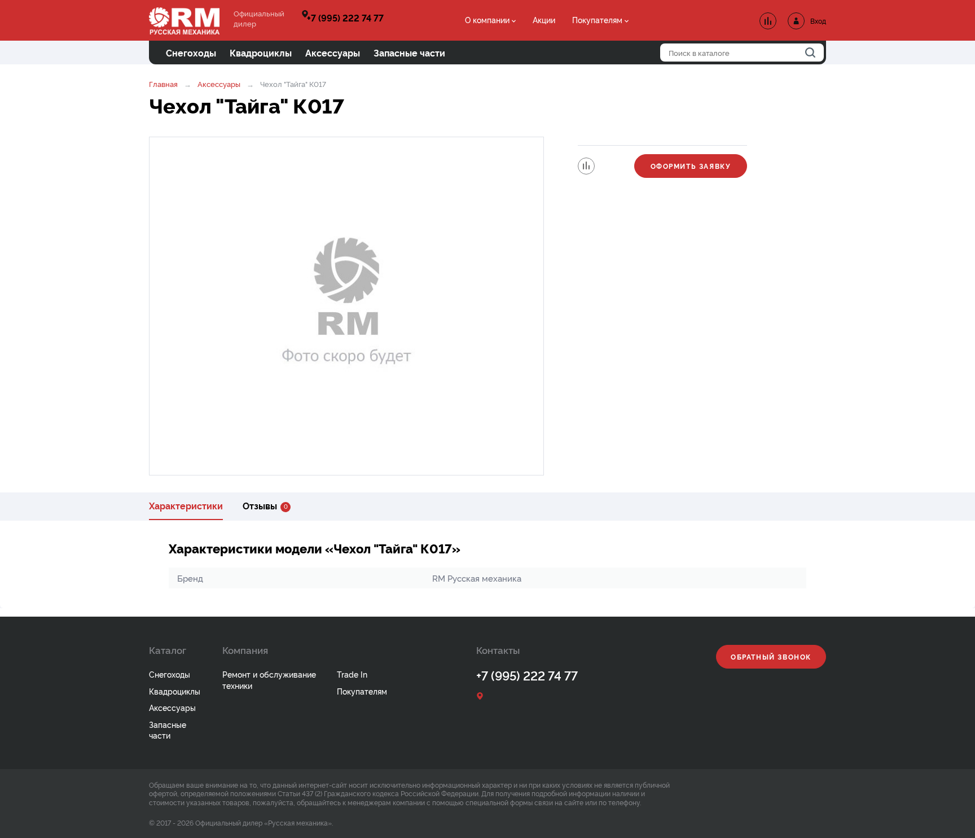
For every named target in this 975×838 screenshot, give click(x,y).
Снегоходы (169, 674)
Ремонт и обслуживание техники (269, 680)
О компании (487, 19)
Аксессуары (218, 83)
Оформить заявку (691, 166)
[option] (346, 306)
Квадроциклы (174, 691)
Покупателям (597, 19)
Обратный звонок (771, 656)
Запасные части (167, 730)
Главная (163, 83)
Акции (544, 19)
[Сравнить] (586, 166)
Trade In (352, 674)
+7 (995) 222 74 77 (345, 17)
